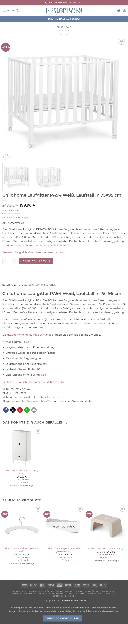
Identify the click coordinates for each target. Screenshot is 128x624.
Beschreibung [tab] (11, 285)
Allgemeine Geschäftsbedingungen (46, 591)
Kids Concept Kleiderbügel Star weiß (22, 550)
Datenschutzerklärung (84, 591)
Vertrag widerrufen (62, 618)
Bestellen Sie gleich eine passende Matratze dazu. (33, 252)
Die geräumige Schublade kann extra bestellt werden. (36, 245)
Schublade (39, 374)
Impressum (107, 591)
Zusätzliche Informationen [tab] (39, 285)
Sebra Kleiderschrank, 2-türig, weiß (22, 472)
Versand (24, 482)
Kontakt (18, 591)
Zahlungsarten (76, 593)
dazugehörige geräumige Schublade (30, 334)
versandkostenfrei (11, 213)
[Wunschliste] (118, 10)
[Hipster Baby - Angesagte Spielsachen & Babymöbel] (64, 10)
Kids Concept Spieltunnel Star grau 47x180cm (64, 550)
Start (60, 27)
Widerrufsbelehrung (52, 593)
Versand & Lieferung (24, 593)
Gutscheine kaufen (64, 596)
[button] (8, 10)
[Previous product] (67, 32)
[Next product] (61, 32)
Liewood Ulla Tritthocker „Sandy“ (106, 548)
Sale (68, 27)
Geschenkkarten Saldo (102, 593)
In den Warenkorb (36, 260)
